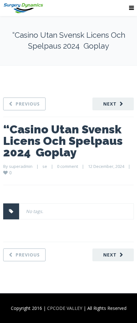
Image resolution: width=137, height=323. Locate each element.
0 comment (67, 166)
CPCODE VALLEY (64, 308)
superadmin (20, 166)
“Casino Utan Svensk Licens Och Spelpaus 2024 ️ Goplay (63, 140)
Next (110, 104)
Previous (28, 104)
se (44, 166)
